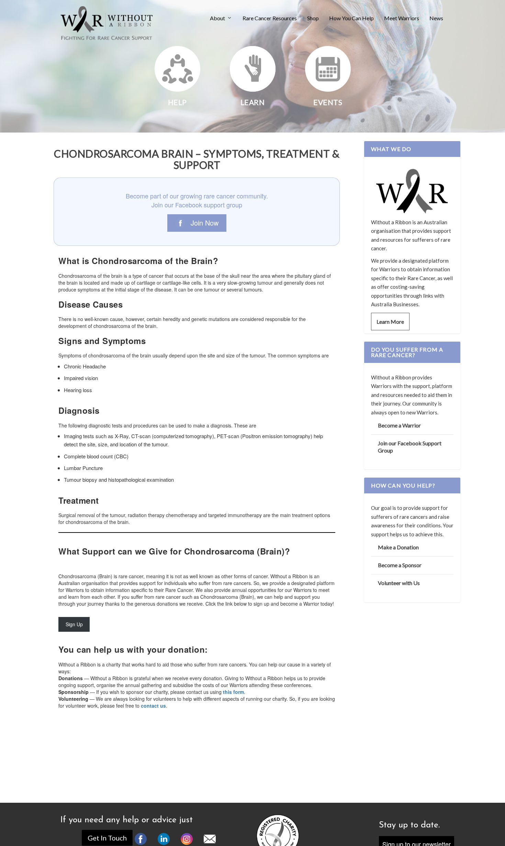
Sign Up (74, 624)
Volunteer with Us (399, 583)
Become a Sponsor (400, 565)
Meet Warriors (401, 18)
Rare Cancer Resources (270, 18)
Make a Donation (398, 547)
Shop (313, 18)
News (436, 18)
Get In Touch (107, 838)
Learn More (390, 321)
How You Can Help (351, 18)
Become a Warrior (399, 425)
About (217, 18)
